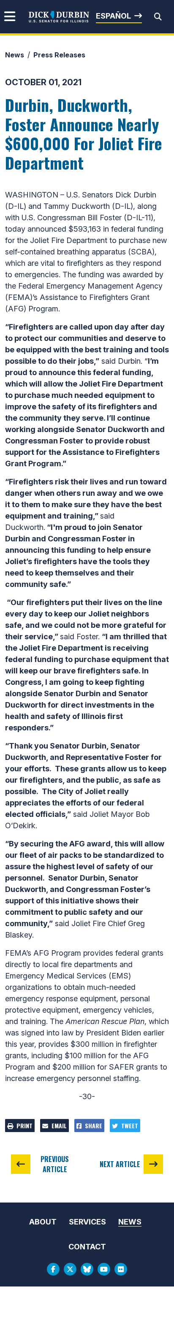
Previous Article (55, 1164)
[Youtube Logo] (104, 1269)
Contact (87, 1246)
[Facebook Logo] (53, 1269)
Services (87, 1221)
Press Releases (59, 55)
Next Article (120, 1164)
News (14, 55)
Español (113, 15)
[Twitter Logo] (70, 1269)
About (43, 1221)
